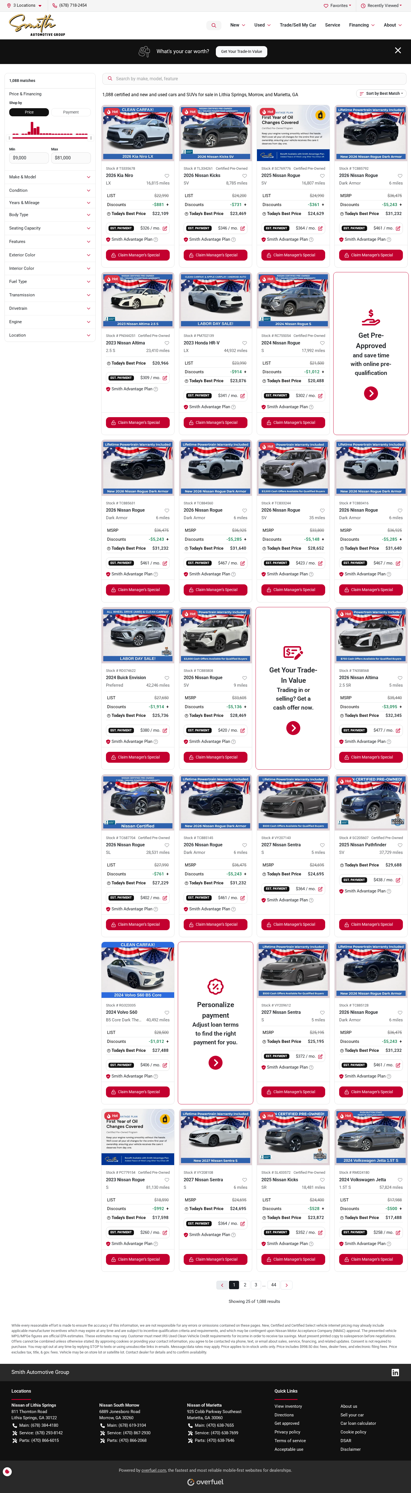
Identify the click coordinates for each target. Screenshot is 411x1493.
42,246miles (158, 685)
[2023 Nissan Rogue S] (137, 1137)
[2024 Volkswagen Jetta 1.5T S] (371, 1137)
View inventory (288, 1406)
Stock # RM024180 (354, 1172)
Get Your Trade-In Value (241, 51)
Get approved (287, 1423)
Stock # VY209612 (276, 1005)
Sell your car (352, 1415)
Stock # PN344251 (121, 336)
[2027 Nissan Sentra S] (293, 802)
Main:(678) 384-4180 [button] (38, 1425)
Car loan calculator (358, 1423)
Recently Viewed (383, 5)
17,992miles (313, 350)
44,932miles (235, 350)
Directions (284, 1415)
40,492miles (158, 1019)
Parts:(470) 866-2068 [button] (127, 1440)
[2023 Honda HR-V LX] (215, 300)
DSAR (346, 1440)
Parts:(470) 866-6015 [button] (39, 1440)
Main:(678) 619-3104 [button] (126, 1425)
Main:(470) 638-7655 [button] (214, 1425)
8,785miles (236, 183)
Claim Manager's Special (139, 255)
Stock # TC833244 (276, 503)
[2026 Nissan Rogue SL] (137, 802)
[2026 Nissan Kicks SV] (215, 133)
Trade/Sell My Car (298, 25)
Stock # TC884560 (198, 503)
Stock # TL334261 (198, 168)
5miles (396, 685)
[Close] (398, 50)
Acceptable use (289, 1449)
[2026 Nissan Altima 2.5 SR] (371, 635)
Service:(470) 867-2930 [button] (128, 1432)
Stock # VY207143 (276, 838)
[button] (26, 5)
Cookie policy (353, 1432)
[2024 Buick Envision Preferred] (137, 635)
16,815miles (158, 183)
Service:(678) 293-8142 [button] (41, 1432)
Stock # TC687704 (120, 838)
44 (273, 1285)
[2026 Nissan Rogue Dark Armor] (371, 133)
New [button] (234, 25)
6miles (396, 183)
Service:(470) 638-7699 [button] (216, 1432)
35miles (317, 517)
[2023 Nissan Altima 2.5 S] (137, 300)
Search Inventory (213, 25)
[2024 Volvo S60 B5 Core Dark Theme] (137, 970)
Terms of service (290, 1440)
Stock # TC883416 (354, 503)
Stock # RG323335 (121, 1005)
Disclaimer (351, 1449)
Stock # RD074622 (121, 670)
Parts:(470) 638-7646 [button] (214, 1440)
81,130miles (158, 1187)
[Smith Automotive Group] (37, 25)
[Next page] (286, 1285)
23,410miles (158, 350)
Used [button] (259, 25)
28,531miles (158, 852)
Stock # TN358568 (354, 670)
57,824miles (391, 1187)
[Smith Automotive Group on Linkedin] (393, 1372)
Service (332, 25)
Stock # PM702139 (199, 336)
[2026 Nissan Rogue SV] (293, 468)
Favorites (339, 5)
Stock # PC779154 (120, 1172)
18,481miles (313, 1187)
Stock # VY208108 (198, 1172)
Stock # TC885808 (198, 670)
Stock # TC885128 (354, 1005)
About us (349, 1406)
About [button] (390, 25)
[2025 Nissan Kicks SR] (293, 1137)
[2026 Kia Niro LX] (137, 133)
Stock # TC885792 (354, 168)
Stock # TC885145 (198, 838)
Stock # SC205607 (354, 838)
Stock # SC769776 (276, 168)
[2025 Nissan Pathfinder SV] (371, 802)
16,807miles (313, 183)
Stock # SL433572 (275, 1172)
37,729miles (391, 852)
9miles (240, 685)
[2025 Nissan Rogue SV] (293, 133)
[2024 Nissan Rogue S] (293, 300)
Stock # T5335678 (120, 168)
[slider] (9, 138)
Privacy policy (287, 1432)
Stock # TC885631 (120, 503)
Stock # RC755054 (276, 336)
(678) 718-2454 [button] (73, 5)
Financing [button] (359, 25)
